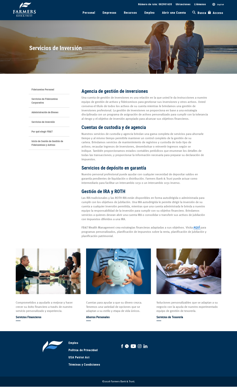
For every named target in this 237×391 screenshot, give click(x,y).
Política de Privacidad (83, 350)
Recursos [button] (130, 12)
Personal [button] (89, 12)
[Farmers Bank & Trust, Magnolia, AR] (24, 9)
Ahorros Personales (98, 317)
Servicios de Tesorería (169, 317)
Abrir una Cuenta (174, 12)
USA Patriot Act (79, 357)
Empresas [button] (109, 12)
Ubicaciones (183, 4)
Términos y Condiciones (84, 364)
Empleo (149, 12)
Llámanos (200, 4)
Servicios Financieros (28, 317)
